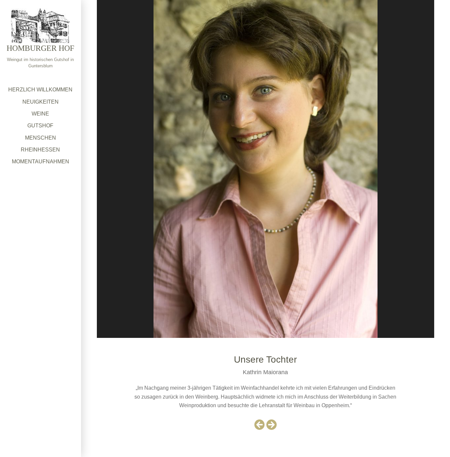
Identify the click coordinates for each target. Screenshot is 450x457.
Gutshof (40, 125)
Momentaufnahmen (40, 161)
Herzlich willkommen (40, 89)
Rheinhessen (40, 149)
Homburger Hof (40, 48)
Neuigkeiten (40, 102)
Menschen (40, 138)
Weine (40, 113)
